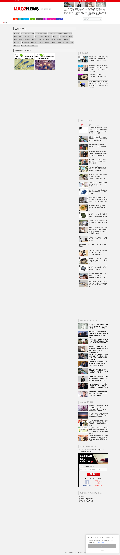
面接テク (56, 36)
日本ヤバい (52, 33)
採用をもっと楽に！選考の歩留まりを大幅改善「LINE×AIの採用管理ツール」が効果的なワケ (98, 58)
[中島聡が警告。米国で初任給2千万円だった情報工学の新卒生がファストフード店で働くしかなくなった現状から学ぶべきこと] (83, 70)
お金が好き (64, 36)
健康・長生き (18, 39)
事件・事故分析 (19, 36)
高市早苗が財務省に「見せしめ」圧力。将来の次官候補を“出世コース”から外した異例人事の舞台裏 (98, 363)
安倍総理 (17, 33)
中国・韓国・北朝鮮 (41, 33)
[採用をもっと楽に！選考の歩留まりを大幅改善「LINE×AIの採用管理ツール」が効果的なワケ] (83, 62)
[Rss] (47, 9)
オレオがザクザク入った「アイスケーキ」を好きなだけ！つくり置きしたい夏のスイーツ (98, 260)
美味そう (67, 39)
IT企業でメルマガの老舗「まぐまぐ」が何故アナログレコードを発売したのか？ (98, 76)
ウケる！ (60, 39)
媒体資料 (81, 496)
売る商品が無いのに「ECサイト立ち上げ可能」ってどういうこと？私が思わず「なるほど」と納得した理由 (98, 83)
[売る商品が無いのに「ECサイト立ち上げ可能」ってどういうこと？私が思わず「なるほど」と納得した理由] (83, 87)
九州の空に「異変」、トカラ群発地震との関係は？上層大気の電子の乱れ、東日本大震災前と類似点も (98, 415)
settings (102, 550)
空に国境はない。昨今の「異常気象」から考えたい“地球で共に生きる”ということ (98, 161)
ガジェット (35, 45)
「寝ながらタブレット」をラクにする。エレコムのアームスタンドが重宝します (98, 238)
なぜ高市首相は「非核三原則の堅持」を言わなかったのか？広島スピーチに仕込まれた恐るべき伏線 (98, 393)
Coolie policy (100, 542)
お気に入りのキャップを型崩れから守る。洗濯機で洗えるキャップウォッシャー (98, 191)
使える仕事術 (39, 36)
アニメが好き (25, 45)
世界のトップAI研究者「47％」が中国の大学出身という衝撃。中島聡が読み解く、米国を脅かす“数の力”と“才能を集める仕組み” (90, 12)
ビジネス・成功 (30, 36)
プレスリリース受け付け (86, 501)
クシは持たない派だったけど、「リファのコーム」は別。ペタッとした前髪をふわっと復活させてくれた (98, 275)
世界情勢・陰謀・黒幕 (28, 33)
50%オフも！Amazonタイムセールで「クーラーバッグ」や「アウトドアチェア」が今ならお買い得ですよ (98, 214)
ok (102, 546)
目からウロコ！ (51, 39)
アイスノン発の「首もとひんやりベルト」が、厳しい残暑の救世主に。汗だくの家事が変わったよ (98, 168)
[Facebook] (42, 9)
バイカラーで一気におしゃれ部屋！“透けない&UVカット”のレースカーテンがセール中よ (98, 184)
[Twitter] (45, 9)
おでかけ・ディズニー (38, 39)
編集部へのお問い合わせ (86, 500)
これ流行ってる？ (68, 42)
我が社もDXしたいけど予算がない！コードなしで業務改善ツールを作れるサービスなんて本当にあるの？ (98, 153)
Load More (45, 73)
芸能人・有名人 (57, 42)
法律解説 (60, 33)
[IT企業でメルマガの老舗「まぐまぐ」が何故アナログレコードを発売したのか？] (83, 79)
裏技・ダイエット (36, 42)
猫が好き (17, 45)
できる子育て (47, 42)
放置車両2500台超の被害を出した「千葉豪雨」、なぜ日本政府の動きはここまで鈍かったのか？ (69, 11)
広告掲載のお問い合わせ (86, 498)
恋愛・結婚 (26, 42)
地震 (71, 36)
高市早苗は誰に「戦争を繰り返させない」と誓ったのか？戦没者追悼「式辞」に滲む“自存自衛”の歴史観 (79, 11)
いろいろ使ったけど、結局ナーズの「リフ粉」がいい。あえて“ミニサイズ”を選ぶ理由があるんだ (98, 252)
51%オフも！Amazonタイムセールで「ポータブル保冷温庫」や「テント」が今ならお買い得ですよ (98, 267)
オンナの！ (18, 42)
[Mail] (50, 9)
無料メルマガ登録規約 (84, 466)
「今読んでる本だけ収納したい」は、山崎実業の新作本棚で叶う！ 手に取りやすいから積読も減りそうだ (98, 199)
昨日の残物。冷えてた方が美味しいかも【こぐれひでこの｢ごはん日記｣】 (98, 207)
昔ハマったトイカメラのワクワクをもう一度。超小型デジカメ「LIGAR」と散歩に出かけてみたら (98, 176)
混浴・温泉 (27, 39)
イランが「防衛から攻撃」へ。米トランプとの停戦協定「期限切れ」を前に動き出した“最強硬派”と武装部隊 (98, 341)
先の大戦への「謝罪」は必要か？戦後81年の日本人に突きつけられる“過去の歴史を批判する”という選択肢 (101, 11)
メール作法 (49, 36)
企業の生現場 (68, 33)
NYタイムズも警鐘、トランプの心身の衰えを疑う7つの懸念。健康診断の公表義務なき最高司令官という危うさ (98, 385)
